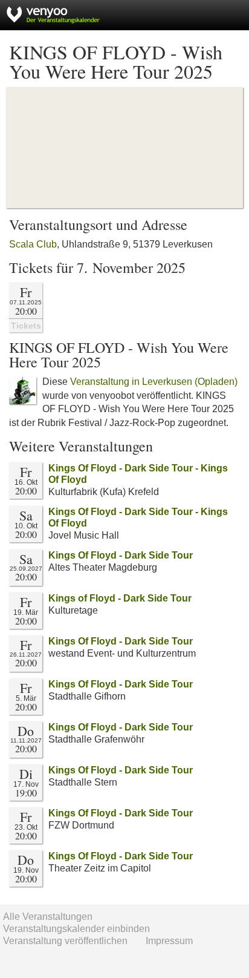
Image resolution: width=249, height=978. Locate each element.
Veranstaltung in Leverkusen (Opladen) (154, 381)
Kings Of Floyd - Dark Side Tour (120, 555)
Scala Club (33, 244)
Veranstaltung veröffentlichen (65, 941)
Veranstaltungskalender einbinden (76, 929)
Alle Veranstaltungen (47, 916)
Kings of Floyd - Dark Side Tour (120, 598)
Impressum (169, 941)
